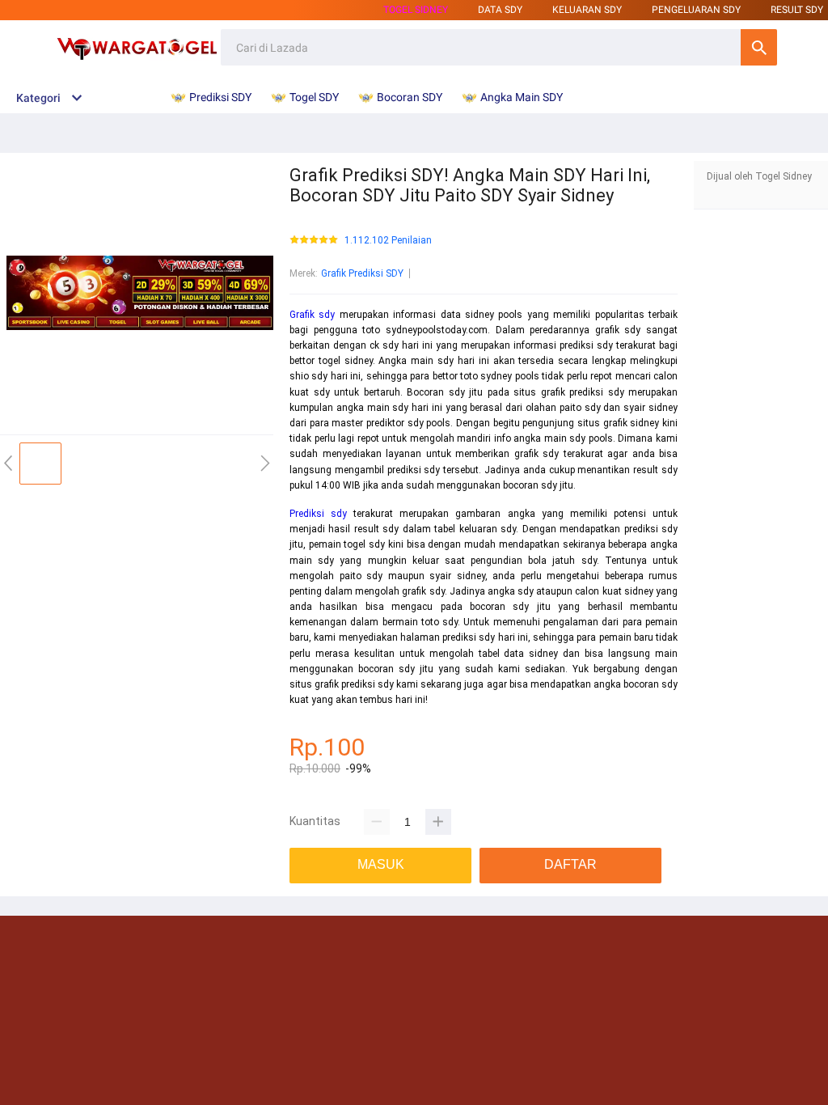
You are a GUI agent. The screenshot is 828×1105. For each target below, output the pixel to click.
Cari (759, 47)
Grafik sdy (312, 314)
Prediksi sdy (318, 513)
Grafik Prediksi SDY (362, 273)
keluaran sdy (587, 9)
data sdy (500, 9)
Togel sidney (415, 9)
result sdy (797, 9)
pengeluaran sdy (696, 9)
